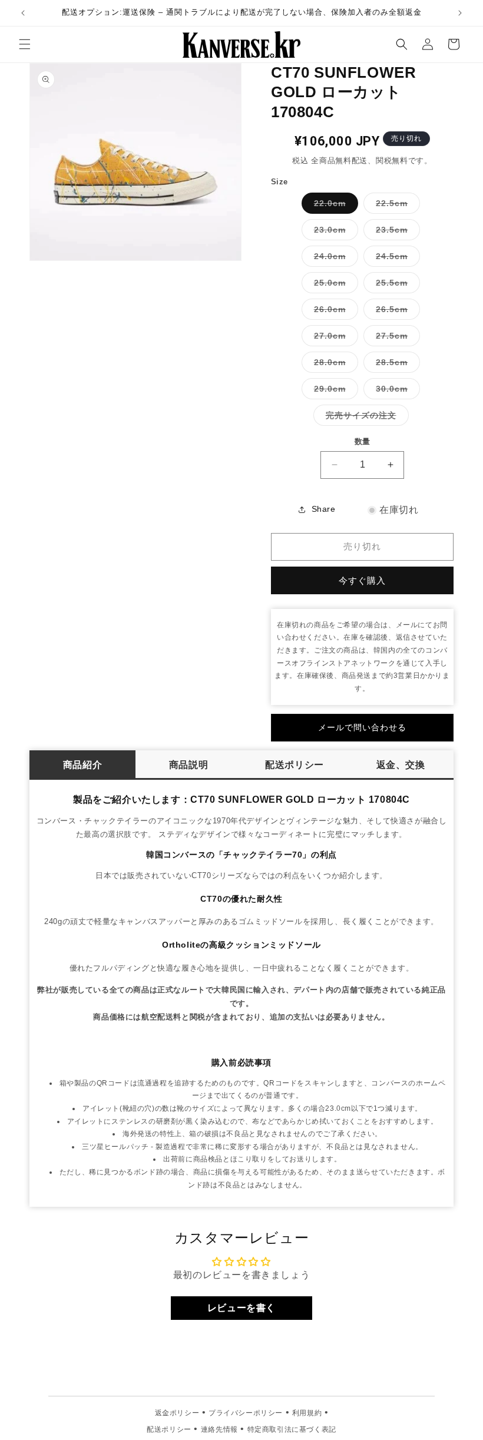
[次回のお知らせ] (460, 13)
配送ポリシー (294, 765)
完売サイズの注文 (365, 418)
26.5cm (396, 312)
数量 (362, 441)
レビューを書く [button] (241, 1308)
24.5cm (396, 259)
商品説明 (188, 765)
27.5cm (396, 338)
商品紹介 (82, 765)
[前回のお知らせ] (23, 13)
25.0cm (334, 285)
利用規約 (307, 1413)
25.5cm (396, 285)
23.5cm (396, 232)
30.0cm (396, 391)
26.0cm (334, 312)
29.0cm (334, 391)
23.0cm (334, 232)
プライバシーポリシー (246, 1413)
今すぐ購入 (362, 580)
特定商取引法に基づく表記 (291, 1429)
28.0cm (334, 365)
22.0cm (334, 206)
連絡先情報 (219, 1429)
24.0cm (334, 259)
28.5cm (396, 365)
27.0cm (334, 338)
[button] (25, 44)
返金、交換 (400, 765)
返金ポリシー (177, 1413)
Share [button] (324, 509)
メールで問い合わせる (362, 727)
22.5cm (396, 206)
